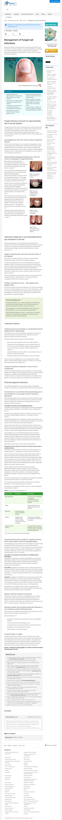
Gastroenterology (28, 768)
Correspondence (28, 761)
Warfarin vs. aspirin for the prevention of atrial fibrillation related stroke (52, 92)
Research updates (9, 808)
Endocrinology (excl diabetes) (31, 766)
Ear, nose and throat (10, 766)
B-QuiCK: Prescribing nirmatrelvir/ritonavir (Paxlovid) (52, 164)
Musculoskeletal (9, 788)
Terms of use (22, 745)
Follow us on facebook (52, 745)
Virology (26, 813)
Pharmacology (8, 801)
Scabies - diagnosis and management (51, 75)
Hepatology (7, 777)
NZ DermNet (20, 647)
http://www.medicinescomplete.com (18, 694)
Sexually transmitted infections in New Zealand (52, 98)
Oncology (26, 793)
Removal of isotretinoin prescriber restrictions (49, 113)
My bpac (10, 17)
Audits (37, 14)
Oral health (26, 795)
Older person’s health (10, 793)
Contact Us (15, 745)
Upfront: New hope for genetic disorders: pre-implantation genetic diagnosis (52, 106)
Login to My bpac (55, 1)
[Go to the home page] (10, 3)
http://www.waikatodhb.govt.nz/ (28, 680)
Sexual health (27, 810)
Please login (8, 737)
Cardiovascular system (10, 759)
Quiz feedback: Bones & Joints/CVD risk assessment (52, 119)
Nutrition (7, 791)
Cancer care (27, 757)
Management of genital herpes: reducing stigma (51, 148)
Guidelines (7, 772)
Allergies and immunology (30, 752)
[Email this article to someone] (5, 34)
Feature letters (8, 768)
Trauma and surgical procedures (31, 811)
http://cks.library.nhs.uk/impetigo (17, 658)
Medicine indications (28, 782)
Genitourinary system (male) (30, 770)
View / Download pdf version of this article (28, 85)
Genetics (7, 770)
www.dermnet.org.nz (36, 670)
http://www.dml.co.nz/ (21, 667)
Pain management (28, 797)
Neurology (7, 790)
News (25, 790)
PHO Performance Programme (31, 801)
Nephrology (26, 788)
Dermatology (9, 30)
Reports (43, 14)
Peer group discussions (29, 799)
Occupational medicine (29, 791)
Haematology (8, 775)
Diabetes (26, 764)
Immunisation (27, 777)
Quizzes (50, 14)
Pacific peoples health (10, 797)
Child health (26, 759)
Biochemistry (8, 757)
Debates (26, 763)
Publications (8, 14)
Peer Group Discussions (27, 14)
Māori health (8, 782)
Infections (15, 30)
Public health (8, 806)
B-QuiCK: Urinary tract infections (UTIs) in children (52, 153)
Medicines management (29, 784)
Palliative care (8, 799)
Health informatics (28, 775)
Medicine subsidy (9, 784)
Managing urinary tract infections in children (51, 158)
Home (5, 20)
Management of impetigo (51, 71)
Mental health (27, 786)
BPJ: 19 (25, 20)
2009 (21, 20)
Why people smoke (51, 101)
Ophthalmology (8, 795)
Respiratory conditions (29, 808)
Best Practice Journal (13, 20)
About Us (10, 745)
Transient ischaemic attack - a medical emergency (52, 83)
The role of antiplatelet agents (51, 87)
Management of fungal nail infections (52, 78)
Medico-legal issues (9, 786)
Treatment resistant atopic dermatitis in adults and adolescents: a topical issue (51, 175)
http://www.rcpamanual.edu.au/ (14, 675)
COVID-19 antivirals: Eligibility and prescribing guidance (52, 169)
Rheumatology (8, 810)
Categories (16, 14)
